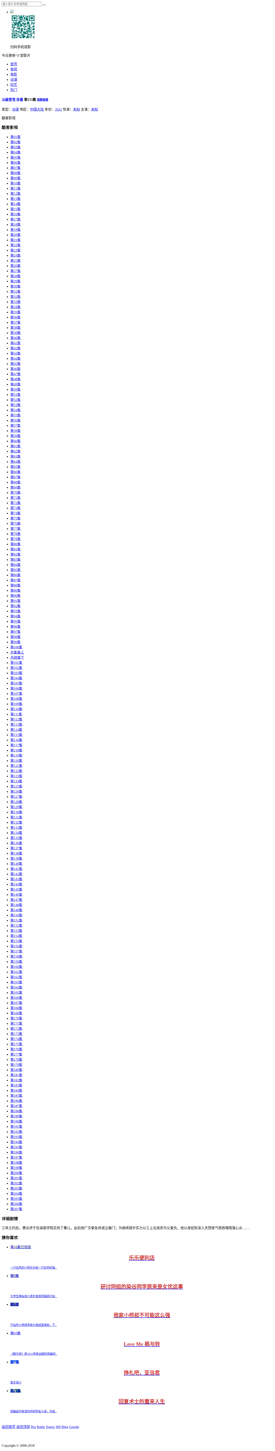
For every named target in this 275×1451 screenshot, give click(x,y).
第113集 (16, 724)
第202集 (16, 1183)
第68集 (15, 482)
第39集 (15, 333)
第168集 (16, 1008)
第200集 (16, 1173)
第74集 (15, 513)
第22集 (15, 245)
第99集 (15, 642)
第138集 (16, 853)
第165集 (16, 992)
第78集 (15, 534)
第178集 (16, 1059)
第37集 (15, 322)
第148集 (16, 905)
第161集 (16, 972)
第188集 (16, 1111)
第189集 (16, 1116)
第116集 (16, 740)
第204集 (16, 1193)
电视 (13, 69)
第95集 (15, 621)
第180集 (16, 1070)
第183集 (16, 1085)
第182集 (16, 1080)
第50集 (15, 389)
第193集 (16, 1137)
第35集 (15, 312)
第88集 (15, 585)
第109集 (16, 704)
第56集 (15, 420)
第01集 (15, 137)
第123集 (16, 776)
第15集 (15, 209)
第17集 (15, 219)
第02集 (15, 142)
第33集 (15, 302)
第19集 (15, 230)
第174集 (16, 1039)
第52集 (15, 400)
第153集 (16, 931)
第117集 (16, 745)
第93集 (15, 611)
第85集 (15, 570)
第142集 (16, 874)
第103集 (16, 673)
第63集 (15, 456)
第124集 (16, 781)
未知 (76, 109)
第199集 (16, 1168)
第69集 (15, 487)
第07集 (15, 168)
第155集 (16, 941)
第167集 (16, 1003)
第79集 (15, 539)
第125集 (16, 786)
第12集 (15, 193)
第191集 (16, 1126)
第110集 (16, 709)
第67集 (15, 477)
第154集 (16, 936)
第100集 (16, 647)
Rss (33, 1427)
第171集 (16, 1023)
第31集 (15, 291)
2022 (58, 109)
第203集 (16, 1188)
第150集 (16, 915)
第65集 (15, 467)
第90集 (15, 595)
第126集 (16, 791)
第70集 (15, 492)
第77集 (15, 528)
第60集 (15, 441)
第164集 (16, 987)
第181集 (16, 1075)
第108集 (16, 699)
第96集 (15, 626)
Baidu (41, 1427)
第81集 (15, 549)
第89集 (15, 590)
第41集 (15, 343)
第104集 (16, 678)
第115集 (16, 735)
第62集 (15, 451)
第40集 (15, 338)
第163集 (16, 982)
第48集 (15, 379)
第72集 (15, 503)
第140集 (16, 864)
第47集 (15, 374)
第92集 (15, 606)
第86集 (15, 575)
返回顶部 (23, 1427)
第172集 (16, 1028)
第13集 (15, 199)
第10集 (15, 183)
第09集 (15, 178)
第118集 (16, 750)
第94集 (15, 616)
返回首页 (8, 1427)
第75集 (15, 518)
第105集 (16, 683)
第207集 (16, 1209)
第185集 (16, 1095)
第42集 (15, 348)
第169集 (16, 1013)
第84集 (15, 565)
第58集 (15, 431)
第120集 (16, 760)
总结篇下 (17, 657)
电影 (13, 74)
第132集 (16, 822)
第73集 (15, 508)
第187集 (16, 1106)
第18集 (15, 224)
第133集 (16, 827)
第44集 (15, 358)
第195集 (16, 1147)
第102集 (16, 668)
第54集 (15, 410)
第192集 (16, 1132)
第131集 (16, 817)
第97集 (15, 632)
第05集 (15, 157)
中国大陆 (37, 109)
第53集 (15, 405)
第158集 (16, 956)
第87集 (15, 580)
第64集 (15, 461)
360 (58, 1427)
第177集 (16, 1054)
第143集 (16, 879)
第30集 (15, 286)
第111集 (16, 714)
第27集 (15, 271)
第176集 (16, 1049)
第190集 (16, 1121)
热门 (13, 90)
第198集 (16, 1162)
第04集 (15, 152)
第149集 (16, 910)
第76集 (15, 523)
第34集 (15, 307)
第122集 (16, 771)
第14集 (15, 204)
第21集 (15, 240)
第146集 (16, 894)
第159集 (16, 961)
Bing (64, 1427)
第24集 (15, 255)
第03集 (15, 147)
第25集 (15, 260)
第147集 (16, 900)
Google (74, 1427)
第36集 (15, 317)
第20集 (15, 235)
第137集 (16, 848)
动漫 (13, 79)
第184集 (16, 1090)
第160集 (16, 967)
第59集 (15, 436)
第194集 (16, 1142)
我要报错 (42, 99)
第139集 (16, 858)
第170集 (16, 1018)
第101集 (16, 663)
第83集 (15, 559)
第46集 (15, 369)
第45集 (15, 364)
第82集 (15, 554)
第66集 (15, 472)
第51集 (15, 394)
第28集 (15, 276)
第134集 (16, 833)
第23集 (15, 250)
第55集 (15, 415)
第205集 (16, 1199)
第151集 (16, 920)
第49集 (15, 384)
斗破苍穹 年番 (12, 99)
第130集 (16, 812)
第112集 (16, 719)
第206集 (16, 1204)
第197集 (16, 1157)
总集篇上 (17, 652)
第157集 (16, 951)
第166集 (16, 998)
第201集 (16, 1178)
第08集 (15, 173)
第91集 (15, 601)
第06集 (15, 163)
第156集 (16, 946)
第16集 (15, 214)
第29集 (15, 281)
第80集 (15, 544)
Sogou (50, 1427)
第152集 (16, 925)
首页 (13, 64)
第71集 (15, 498)
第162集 (16, 977)
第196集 (16, 1152)
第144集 (16, 884)
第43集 (15, 353)
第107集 (16, 693)
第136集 (16, 843)
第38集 (15, 327)
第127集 (16, 797)
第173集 (16, 1034)
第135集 (16, 838)
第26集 (15, 266)
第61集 (15, 446)
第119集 (16, 755)
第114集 (16, 730)
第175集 (16, 1044)
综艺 (13, 85)
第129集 (16, 807)
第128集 (16, 802)
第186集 (16, 1101)
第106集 (16, 688)
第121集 (16, 766)
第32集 (15, 297)
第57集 (15, 425)
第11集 (15, 188)
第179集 (16, 1065)
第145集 (16, 889)
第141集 (16, 869)
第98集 (15, 637)
